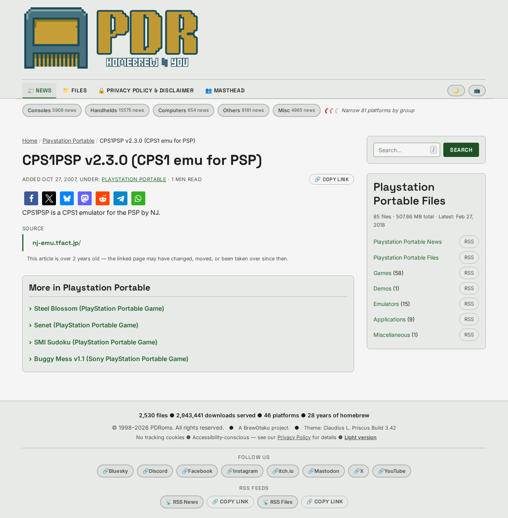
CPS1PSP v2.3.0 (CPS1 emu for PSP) (142, 160)
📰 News (39, 90)
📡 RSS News (181, 502)
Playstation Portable (68, 140)
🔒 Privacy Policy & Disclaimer (146, 90)
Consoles (52, 110)
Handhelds (117, 110)
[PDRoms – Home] (111, 38)
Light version (360, 437)
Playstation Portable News (407, 241)
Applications (389, 319)
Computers (183, 110)
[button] (31, 198)
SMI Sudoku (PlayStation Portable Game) (96, 342)
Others (243, 110)
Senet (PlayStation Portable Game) (86, 325)
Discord (154, 471)
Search (461, 149)
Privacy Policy (294, 437)
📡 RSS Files (277, 502)
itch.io (283, 471)
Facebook (197, 471)
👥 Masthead (225, 90)
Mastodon (323, 471)
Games (382, 273)
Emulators (386, 303)
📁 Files (75, 90)
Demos (382, 288)
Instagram (242, 471)
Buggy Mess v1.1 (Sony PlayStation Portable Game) (111, 359)
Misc (296, 110)
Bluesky (115, 471)
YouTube (392, 471)
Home (29, 140)
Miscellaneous (391, 334)
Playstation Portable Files (406, 257)
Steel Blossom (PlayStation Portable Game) (99, 308)
